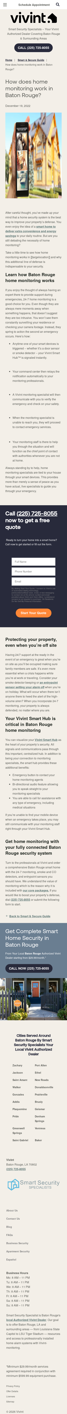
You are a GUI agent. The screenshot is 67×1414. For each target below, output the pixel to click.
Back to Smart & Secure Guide (29, 916)
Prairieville (41, 1094)
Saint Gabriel (20, 1140)
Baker (38, 1140)
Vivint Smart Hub (46, 740)
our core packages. (36, 890)
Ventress (40, 1128)
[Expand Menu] (38, 25)
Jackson (18, 1072)
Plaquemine (20, 1109)
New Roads (42, 1080)
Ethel (38, 1072)
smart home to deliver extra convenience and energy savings (30, 231)
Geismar (40, 1109)
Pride (16, 1116)
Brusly (39, 1101)
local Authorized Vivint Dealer (26, 1320)
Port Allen (41, 1065)
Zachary (17, 1065)
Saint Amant (20, 1080)
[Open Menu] (5, 5)
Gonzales (18, 1094)
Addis (16, 1101)
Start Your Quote (33, 613)
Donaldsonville (44, 1087)
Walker (17, 1087)
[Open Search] (57, 4)
